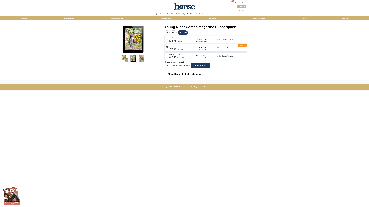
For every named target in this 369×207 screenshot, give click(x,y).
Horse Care (24, 18)
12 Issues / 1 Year (201, 39)
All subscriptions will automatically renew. (177, 65)
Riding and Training (118, 18)
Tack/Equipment (167, 18)
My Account (161, 14)
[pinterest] (242, 2)
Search (242, 10)
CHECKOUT (200, 65)
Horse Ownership (259, 18)
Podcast (168, 14)
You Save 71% (181, 58)
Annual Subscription (201, 41)
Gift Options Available (226, 39)
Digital (173, 32)
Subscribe (241, 6)
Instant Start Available (174, 62)
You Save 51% (181, 41)
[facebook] (235, 2)
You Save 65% (181, 49)
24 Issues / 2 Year (201, 47)
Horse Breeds (69, 18)
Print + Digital (183, 32)
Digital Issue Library (188, 14)
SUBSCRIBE (345, 18)
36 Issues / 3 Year (201, 56)
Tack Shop (179, 14)
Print (167, 32)
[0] (231, 2)
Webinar (173, 14)
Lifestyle (212, 18)
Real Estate (210, 14)
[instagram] (245, 2)
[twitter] (239, 2)
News (304, 18)
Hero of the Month (201, 14)
